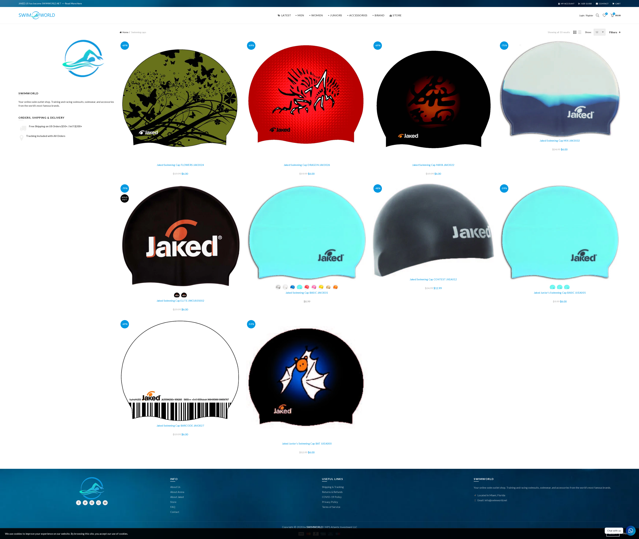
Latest (286, 15)
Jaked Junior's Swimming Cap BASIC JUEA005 (560, 292)
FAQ (172, 506)
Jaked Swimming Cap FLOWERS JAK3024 (180, 164)
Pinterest (91, 502)
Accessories (358, 15)
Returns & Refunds (332, 491)
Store (173, 501)
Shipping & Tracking (333, 486)
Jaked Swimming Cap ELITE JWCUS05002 (180, 300)
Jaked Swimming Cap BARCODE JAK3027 (180, 425)
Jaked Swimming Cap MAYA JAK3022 (433, 164)
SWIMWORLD (315, 527)
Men (301, 15)
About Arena (177, 491)
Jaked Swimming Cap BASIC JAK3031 (307, 292)
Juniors (336, 15)
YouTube (105, 502)
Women (317, 15)
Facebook (78, 502)
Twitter (85, 502)
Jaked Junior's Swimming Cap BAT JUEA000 (307, 443)
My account (567, 3)
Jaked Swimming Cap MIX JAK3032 (560, 140)
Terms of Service (331, 506)
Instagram (98, 502)
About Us (175, 486)
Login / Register (586, 15)
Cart (618, 3)
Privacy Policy (330, 501)
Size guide (586, 3)
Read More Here (73, 3)
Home (125, 32)
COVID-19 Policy (332, 496)
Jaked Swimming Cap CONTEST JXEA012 (433, 279)
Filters (613, 32)
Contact (604, 3)
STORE (397, 15)
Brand (380, 15)
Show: (588, 32)
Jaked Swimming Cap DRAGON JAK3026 (307, 164)
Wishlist (606, 14)
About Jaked (177, 496)
